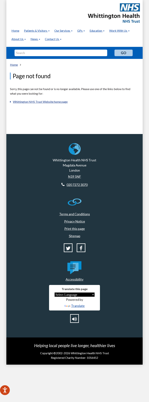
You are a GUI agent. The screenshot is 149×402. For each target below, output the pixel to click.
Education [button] (96, 30)
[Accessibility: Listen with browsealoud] (74, 318)
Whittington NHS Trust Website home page (40, 101)
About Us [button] (17, 39)
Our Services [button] (62, 30)
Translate (78, 306)
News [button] (34, 39)
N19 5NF (74, 176)
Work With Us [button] (118, 30)
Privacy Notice (74, 221)
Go (123, 53)
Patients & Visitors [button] (36, 30)
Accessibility (74, 279)
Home (15, 30)
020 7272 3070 (77, 185)
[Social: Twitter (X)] (68, 247)
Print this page (74, 229)
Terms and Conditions (74, 214)
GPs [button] (80, 30)
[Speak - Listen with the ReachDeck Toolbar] (5, 390)
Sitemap (74, 236)
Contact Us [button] (52, 39)
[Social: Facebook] (81, 247)
